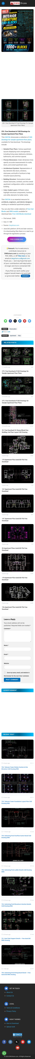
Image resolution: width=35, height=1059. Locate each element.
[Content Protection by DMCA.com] (17, 1035)
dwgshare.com (14, 225)
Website (6, 663)
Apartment (13, 335)
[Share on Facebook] (10, 321)
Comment (7, 628)
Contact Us (10, 996)
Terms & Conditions (13, 1008)
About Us (9, 992)
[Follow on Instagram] (10, 1042)
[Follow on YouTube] (18, 1048)
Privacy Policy (11, 1011)
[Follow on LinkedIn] (29, 1042)
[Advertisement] (17, 72)
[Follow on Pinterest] (23, 1042)
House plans (13, 329)
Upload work (10, 1027)
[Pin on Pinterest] (24, 321)
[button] (3, 3)
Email (6, 654)
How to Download (12, 1023)
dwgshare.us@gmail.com (20, 258)
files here (21, 256)
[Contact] (4, 1053)
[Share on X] (15, 321)
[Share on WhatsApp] (5, 321)
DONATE (25, 276)
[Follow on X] (16, 1042)
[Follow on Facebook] (4, 1042)
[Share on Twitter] (19, 321)
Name (6, 645)
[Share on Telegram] (29, 321)
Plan (19, 335)
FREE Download (16, 239)
